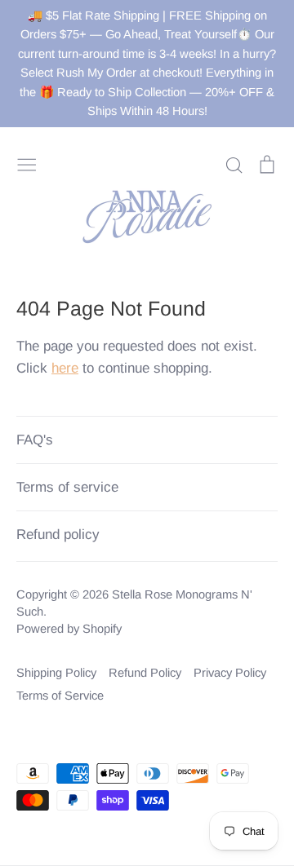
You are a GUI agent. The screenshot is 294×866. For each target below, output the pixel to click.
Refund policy (58, 534)
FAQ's (34, 440)
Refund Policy (145, 672)
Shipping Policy (56, 672)
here (64, 368)
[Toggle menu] (27, 163)
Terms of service (67, 487)
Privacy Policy (230, 672)
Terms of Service (60, 695)
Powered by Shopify (69, 628)
